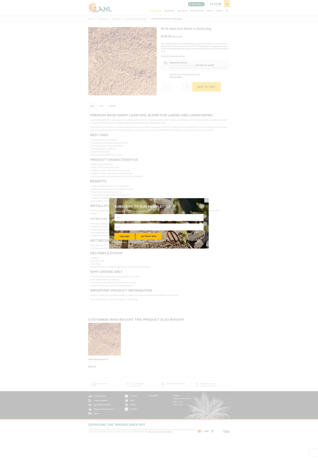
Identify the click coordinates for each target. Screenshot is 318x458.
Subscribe (124, 236)
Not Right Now (148, 236)
